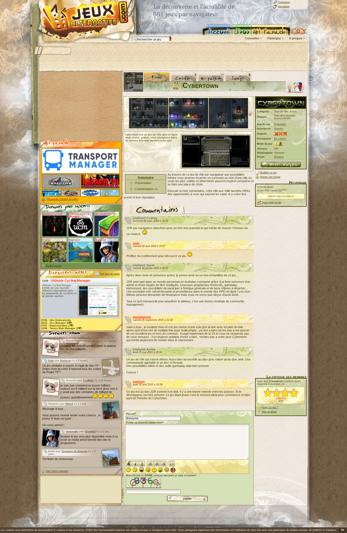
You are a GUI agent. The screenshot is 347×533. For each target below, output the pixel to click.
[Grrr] (173, 470)
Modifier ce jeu (268, 172)
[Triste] (166, 469)
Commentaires (144, 189)
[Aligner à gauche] (150, 464)
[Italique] (136, 464)
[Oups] (160, 470)
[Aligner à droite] (163, 464)
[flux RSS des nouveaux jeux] (295, 30)
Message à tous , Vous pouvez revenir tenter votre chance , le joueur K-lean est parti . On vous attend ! (71, 417)
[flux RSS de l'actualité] (303, 30)
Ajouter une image (270, 177)
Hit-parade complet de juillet (62, 199)
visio (136, 243)
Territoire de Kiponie (74, 451)
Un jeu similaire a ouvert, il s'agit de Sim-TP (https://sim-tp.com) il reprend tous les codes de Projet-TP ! (71, 369)
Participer (274, 38)
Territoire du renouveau (57, 459)
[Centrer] (157, 464)
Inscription (284, 6)
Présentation (143, 183)
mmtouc (139, 381)
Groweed (90, 431)
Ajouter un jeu (53, 265)
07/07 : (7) (57, 325)
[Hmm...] (154, 470)
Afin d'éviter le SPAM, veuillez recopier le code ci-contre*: (161, 475)
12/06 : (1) (61, 328)
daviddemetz (142, 317)
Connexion (284, 2)
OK (343, 530)
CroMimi (93, 341)
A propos (295, 38)
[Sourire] (128, 469)
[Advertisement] (173, 57)
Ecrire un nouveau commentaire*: (145, 422)
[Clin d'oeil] (135, 469)
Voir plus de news (110, 273)
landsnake (72, 431)
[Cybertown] (281, 164)
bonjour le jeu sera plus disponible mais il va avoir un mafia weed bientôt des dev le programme (89, 440)
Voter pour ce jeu (271, 202)
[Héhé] (148, 469)
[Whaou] (141, 469)
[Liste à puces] (172, 464)
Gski (51, 360)
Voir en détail (269, 411)
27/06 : (56, 320)
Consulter (252, 38)
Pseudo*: (131, 413)
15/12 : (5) (56, 323)
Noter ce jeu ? (270, 407)
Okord (69, 403)
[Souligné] (142, 464)
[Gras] (129, 464)
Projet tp (65, 360)
